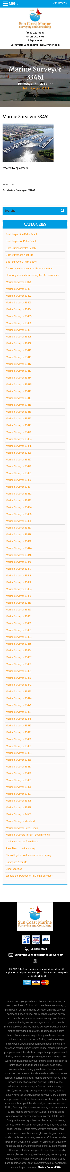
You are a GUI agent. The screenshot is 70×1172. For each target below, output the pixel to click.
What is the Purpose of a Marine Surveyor (29, 875)
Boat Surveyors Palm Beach (21, 261)
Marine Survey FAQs (49, 1167)
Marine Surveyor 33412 (18, 364)
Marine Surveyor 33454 (18, 589)
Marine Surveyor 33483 (18, 746)
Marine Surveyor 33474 (18, 698)
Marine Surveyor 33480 (18, 725)
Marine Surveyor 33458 (18, 595)
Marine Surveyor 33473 (18, 691)
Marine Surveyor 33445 (18, 555)
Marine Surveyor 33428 (18, 466)
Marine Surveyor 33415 (18, 384)
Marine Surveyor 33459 (18, 602)
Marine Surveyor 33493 (18, 780)
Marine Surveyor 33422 (18, 432)
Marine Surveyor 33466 (18, 650)
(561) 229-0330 (35, 32)
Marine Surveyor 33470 (18, 677)
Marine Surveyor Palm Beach (22, 828)
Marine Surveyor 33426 (18, 452)
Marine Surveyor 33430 (18, 479)
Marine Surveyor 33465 (18, 643)
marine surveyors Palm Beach (22, 841)
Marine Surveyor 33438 (18, 534)
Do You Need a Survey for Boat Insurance (29, 268)
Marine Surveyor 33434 (18, 507)
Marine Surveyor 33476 (18, 705)
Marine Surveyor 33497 (18, 793)
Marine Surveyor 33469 (18, 671)
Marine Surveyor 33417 (18, 398)
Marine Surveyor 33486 (18, 759)
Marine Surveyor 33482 (18, 739)
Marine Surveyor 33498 (18, 800)
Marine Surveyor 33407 (18, 329)
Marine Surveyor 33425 (18, 445)
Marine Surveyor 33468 (18, 664)
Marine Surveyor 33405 (18, 316)
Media (43, 83)
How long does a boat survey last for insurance (32, 275)
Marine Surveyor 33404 (18, 309)
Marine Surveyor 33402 (18, 295)
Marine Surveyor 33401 (18, 288)
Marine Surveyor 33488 (18, 773)
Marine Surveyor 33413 (18, 370)
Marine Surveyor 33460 (18, 609)
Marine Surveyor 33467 (18, 657)
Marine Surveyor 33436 (18, 521)
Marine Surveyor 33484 (18, 752)
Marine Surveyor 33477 (18, 711)
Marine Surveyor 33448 (18, 575)
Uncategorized (14, 868)
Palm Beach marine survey (21, 848)
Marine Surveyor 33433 (18, 500)
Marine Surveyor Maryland (20, 821)
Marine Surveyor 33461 (18, 616)
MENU (14, 4)
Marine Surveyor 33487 (18, 766)
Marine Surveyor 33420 (18, 418)
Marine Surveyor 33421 (18, 425)
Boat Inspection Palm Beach (22, 234)
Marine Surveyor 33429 (18, 473)
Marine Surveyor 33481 (18, 732)
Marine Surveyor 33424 (18, 439)
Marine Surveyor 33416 (18, 391)
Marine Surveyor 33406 (18, 323)
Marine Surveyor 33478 (18, 718)
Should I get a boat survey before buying (28, 855)
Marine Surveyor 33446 (18, 561)
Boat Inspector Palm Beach (21, 241)
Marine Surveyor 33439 (18, 541)
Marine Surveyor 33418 (18, 404)
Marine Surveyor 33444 (18, 548)
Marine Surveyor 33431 (18, 486)
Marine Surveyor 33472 (18, 684)
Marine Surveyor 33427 (18, 459)
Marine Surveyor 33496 (18, 787)
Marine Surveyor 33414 (18, 377)
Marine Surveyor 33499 (18, 807)
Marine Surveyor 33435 (18, 514)
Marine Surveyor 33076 (18, 282)
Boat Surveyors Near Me (19, 254)
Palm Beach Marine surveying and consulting (39, 969)
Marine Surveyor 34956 (18, 814)
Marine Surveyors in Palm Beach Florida (28, 834)
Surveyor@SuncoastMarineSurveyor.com (35, 44)
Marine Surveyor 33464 (18, 637)
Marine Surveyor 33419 (18, 411)
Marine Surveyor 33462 (18, 623)
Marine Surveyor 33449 (18, 582)
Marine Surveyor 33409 (18, 343)
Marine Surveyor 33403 (18, 302)
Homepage (25, 83)
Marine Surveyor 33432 (18, 493)
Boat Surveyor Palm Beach (21, 248)
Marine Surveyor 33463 (18, 630)
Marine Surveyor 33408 (18, 336)
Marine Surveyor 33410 (18, 350)
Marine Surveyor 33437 (18, 527)
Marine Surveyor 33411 (18, 357)
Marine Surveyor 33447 (18, 568)
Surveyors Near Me (16, 862)
